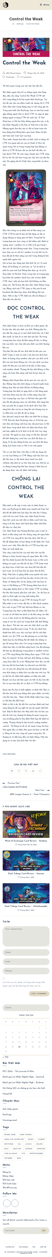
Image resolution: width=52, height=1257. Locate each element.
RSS (34, 1247)
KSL (19, 1144)
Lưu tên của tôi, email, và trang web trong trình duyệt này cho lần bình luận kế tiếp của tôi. (24, 984)
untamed (8, 1158)
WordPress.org (10, 1188)
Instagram (23, 1247)
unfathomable (36, 1153)
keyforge (11, 754)
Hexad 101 (7, 1094)
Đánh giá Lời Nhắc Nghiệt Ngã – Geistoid (23, 1077)
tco (23, 1153)
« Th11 (5, 1057)
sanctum (17, 1149)
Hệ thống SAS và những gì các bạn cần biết (24, 1088)
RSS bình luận (9, 1184)
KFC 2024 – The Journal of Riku (18, 1071)
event (31, 1139)
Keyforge (10, 77)
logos (28, 1144)
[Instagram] (15, 1203)
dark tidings (26, 1134)
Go (43, 1230)
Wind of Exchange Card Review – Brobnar (26, 841)
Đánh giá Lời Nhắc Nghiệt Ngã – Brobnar (23, 1083)
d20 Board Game (13, 73)
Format (41, 1139)
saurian (28, 1149)
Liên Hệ (43, 1247)
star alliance (10, 1153)
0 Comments (26, 77)
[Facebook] (6, 1203)
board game (10, 1134)
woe (19, 1158)
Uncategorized (10, 1120)
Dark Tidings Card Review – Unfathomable (26, 906)
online (39, 1144)
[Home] (13, 24)
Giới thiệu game (10, 1109)
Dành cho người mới (14, 1139)
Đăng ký (7, 1172)
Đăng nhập (8, 1176)
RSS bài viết (9, 1180)
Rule (6, 1149)
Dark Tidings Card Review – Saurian (26, 874)
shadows (41, 1149)
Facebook (10, 1247)
